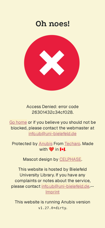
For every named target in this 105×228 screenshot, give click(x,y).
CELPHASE (70, 159)
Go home (18, 122)
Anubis (45, 143)
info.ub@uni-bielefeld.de (52, 133)
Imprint (53, 192)
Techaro (72, 143)
